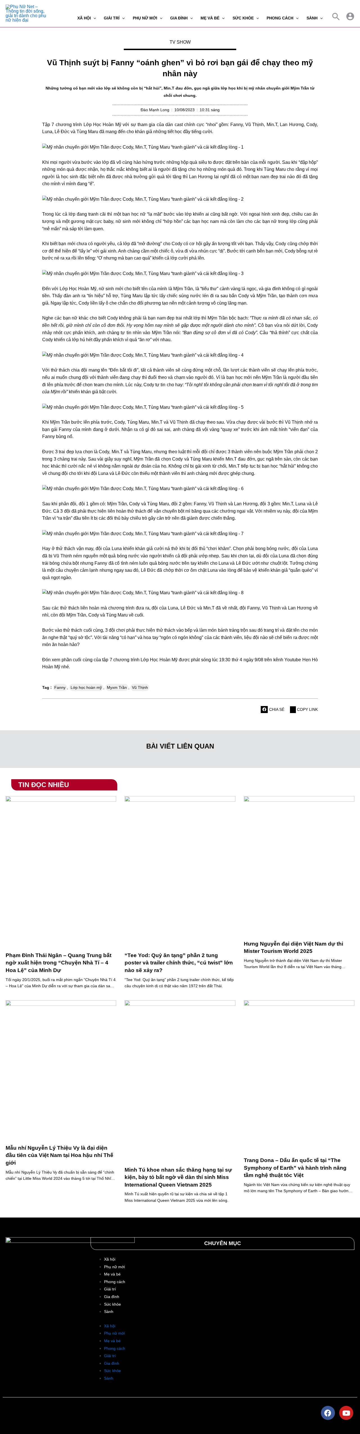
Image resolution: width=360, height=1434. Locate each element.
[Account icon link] (350, 16)
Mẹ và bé (112, 1274)
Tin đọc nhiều (43, 785)
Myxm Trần (117, 687)
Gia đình (111, 1296)
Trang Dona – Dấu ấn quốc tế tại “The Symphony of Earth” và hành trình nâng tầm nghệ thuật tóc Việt (295, 1167)
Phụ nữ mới (114, 1267)
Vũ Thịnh (140, 687)
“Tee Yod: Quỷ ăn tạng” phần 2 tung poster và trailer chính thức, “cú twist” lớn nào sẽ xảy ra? (179, 962)
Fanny (60, 687)
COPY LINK (307, 709)
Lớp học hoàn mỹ (86, 687)
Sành (108, 1311)
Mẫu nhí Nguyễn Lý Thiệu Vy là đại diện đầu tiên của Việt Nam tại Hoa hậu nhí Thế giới (59, 1155)
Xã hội (109, 1259)
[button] (264, 709)
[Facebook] (328, 1413)
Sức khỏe (112, 1304)
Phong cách (114, 1281)
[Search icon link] (336, 18)
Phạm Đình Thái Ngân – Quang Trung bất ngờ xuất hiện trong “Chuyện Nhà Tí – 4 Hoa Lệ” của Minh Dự (58, 962)
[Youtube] (346, 1413)
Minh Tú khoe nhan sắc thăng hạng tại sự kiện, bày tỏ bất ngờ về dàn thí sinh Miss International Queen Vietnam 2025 (178, 1177)
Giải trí (110, 1289)
